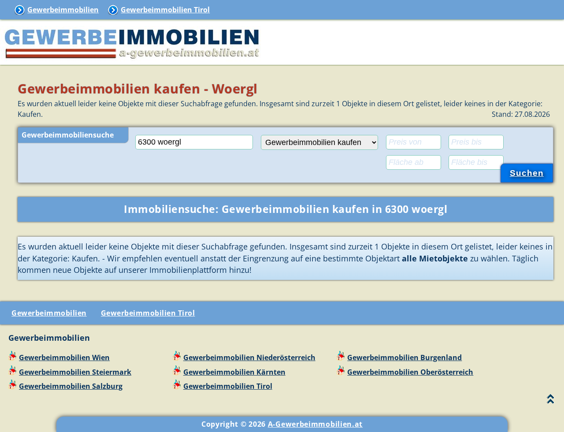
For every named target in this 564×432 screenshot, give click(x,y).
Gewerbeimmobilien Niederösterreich (249, 357)
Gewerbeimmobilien (63, 10)
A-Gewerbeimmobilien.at (315, 424)
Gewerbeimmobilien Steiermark (75, 372)
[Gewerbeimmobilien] (132, 59)
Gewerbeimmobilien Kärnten (234, 372)
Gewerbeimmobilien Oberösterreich (410, 372)
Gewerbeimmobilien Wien (64, 357)
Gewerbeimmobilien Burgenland (404, 357)
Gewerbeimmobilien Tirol (165, 10)
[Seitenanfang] (550, 401)
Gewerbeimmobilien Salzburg (70, 386)
